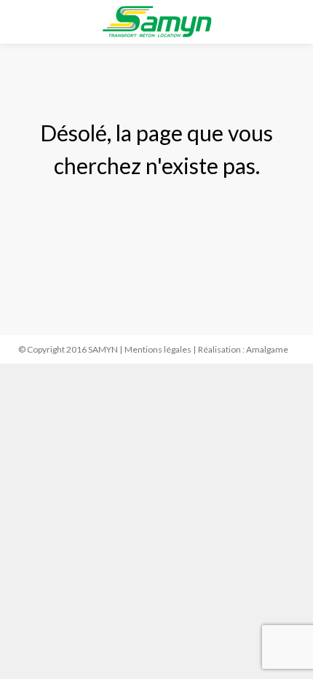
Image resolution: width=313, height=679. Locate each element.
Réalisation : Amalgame (243, 349)
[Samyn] (157, 22)
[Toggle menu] (22, 23)
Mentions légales (157, 349)
